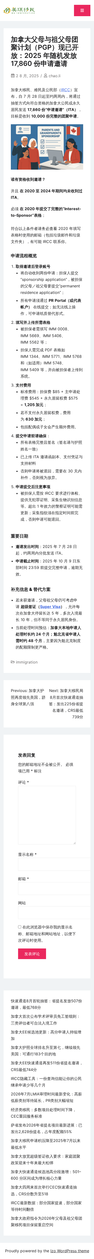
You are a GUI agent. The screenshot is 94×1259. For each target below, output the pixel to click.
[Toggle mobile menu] (82, 10)
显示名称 (27, 854)
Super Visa (50, 606)
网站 (22, 902)
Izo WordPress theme (69, 1250)
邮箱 (23, 878)
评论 (23, 782)
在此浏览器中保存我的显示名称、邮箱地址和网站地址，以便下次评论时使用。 (47, 933)
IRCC (65, 89)
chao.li (54, 75)
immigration (27, 662)
